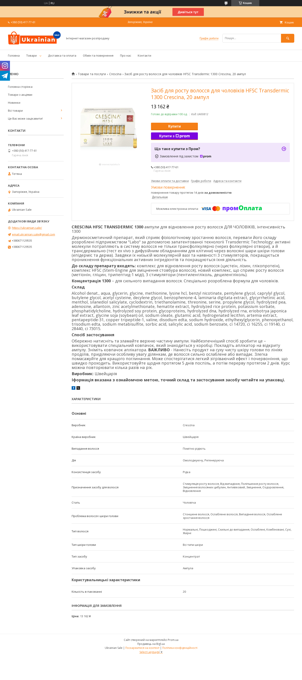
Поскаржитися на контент (142, 648)
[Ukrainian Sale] (34, 44)
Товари (31, 55)
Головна (14, 55)
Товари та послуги (92, 74)
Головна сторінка (20, 87)
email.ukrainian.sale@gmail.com (33, 234)
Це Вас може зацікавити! (25, 118)
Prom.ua (173, 640)
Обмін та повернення (98, 55)
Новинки (14, 103)
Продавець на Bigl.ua (151, 644)
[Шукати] (287, 38)
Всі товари (15, 111)
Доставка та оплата (62, 55)
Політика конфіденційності (179, 648)
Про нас (125, 55)
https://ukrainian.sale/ (27, 227)
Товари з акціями (20, 95)
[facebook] (73, 389)
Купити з (166, 136)
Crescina (115, 74)
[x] (78, 389)
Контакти (144, 55)
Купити (174, 126)
